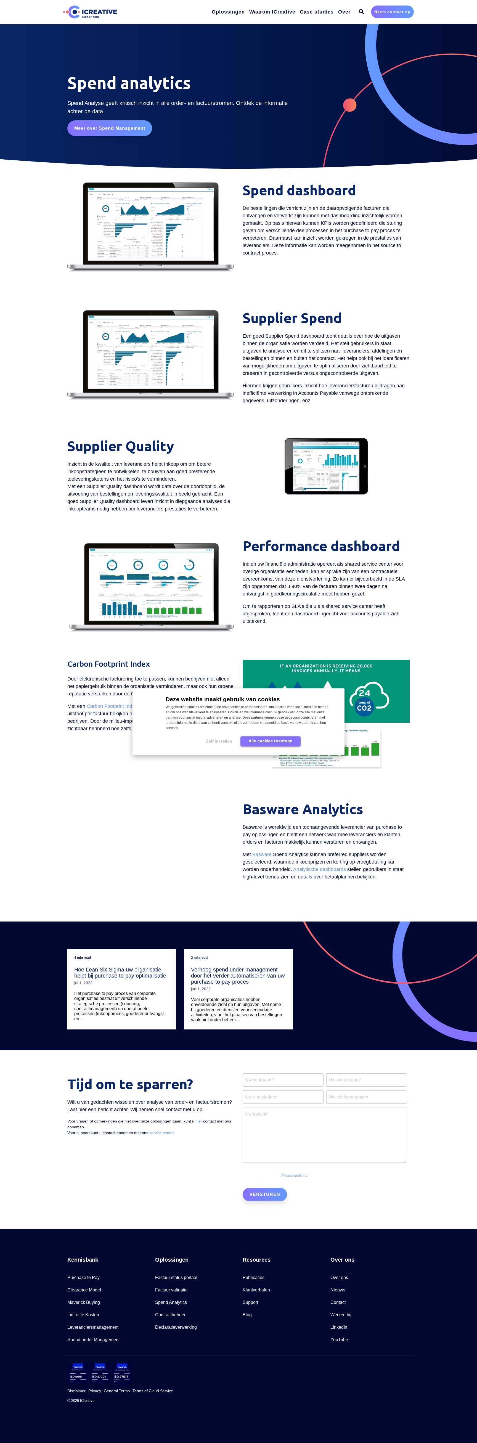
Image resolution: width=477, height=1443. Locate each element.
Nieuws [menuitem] (337, 1290)
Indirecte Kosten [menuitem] (83, 1314)
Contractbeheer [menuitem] (170, 1314)
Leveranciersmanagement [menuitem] (92, 1327)
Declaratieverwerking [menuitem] (176, 1327)
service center (161, 1132)
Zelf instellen (219, 741)
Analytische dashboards (319, 869)
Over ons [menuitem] (339, 1277)
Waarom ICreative (272, 12)
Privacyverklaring (295, 1175)
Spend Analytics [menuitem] (171, 1302)
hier (198, 1121)
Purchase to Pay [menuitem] (83, 1277)
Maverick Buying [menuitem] (83, 1302)
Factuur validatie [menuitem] (171, 1290)
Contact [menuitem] (338, 1302)
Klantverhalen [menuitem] (256, 1290)
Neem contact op (392, 12)
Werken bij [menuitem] (340, 1314)
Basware (262, 854)
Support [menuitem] (250, 1302)
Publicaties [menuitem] (253, 1277)
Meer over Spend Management (109, 128)
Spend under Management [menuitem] (93, 1339)
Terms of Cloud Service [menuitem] (152, 1391)
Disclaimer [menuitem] (76, 1391)
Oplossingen (228, 12)
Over (344, 12)
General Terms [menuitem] (117, 1391)
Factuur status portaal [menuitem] (176, 1277)
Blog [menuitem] (247, 1314)
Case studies (317, 12)
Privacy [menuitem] (94, 1391)
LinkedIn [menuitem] (338, 1327)
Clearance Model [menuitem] (84, 1290)
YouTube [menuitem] (339, 1339)
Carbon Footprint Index (112, 706)
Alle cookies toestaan (270, 740)
